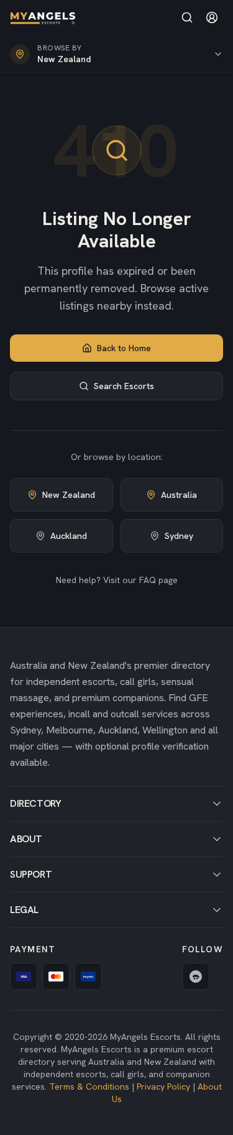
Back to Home (124, 348)
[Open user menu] (212, 17)
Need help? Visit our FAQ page (117, 580)
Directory (35, 803)
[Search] (187, 17)
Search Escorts (124, 386)
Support (31, 874)
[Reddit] (195, 976)
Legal (24, 909)
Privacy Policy (163, 1086)
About (26, 838)
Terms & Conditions (89, 1086)
